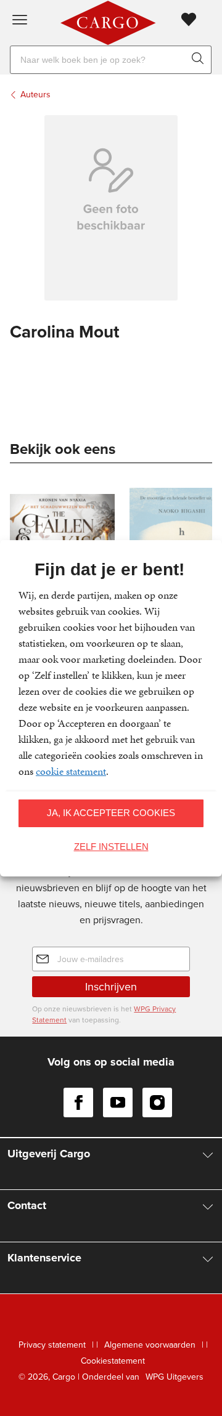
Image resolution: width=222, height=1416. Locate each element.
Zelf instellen (111, 846)
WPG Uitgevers (175, 1376)
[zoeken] (200, 60)
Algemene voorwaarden (149, 1344)
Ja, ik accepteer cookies (111, 812)
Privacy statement (52, 1344)
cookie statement (71, 771)
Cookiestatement (113, 1360)
